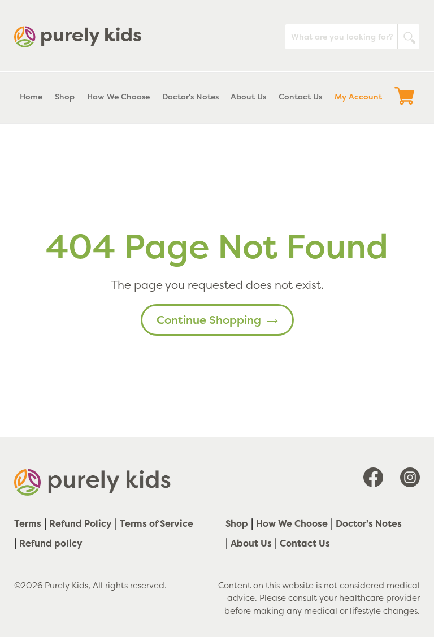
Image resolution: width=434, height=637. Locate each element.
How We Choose (292, 523)
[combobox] (352, 36)
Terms (27, 523)
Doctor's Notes (369, 523)
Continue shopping (209, 319)
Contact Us (305, 543)
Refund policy (51, 543)
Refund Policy (80, 523)
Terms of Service (156, 523)
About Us (251, 543)
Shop (236, 523)
